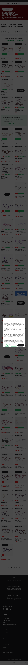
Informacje (6, 330)
